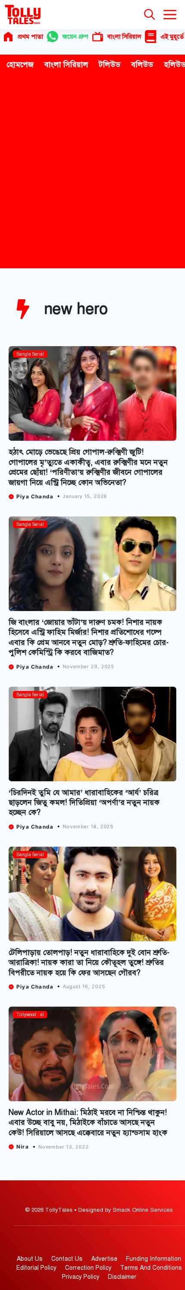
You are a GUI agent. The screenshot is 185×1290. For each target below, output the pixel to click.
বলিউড (142, 64)
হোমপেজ (20, 64)
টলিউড (109, 64)
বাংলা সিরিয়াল (124, 36)
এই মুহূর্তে (172, 36)
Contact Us (67, 1258)
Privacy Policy (80, 1277)
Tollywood (26, 1014)
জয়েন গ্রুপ (75, 36)
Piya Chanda (34, 496)
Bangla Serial (30, 354)
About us (30, 1258)
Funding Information (153, 1258)
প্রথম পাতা (30, 36)
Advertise (104, 1258)
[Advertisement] (92, 171)
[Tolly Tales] (22, 14)
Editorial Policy (36, 1268)
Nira (22, 1146)
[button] (149, 14)
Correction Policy (88, 1268)
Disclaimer (122, 1277)
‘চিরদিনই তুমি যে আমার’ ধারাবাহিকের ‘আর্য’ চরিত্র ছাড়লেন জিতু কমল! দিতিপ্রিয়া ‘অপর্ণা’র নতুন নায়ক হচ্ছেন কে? (84, 802)
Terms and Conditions (151, 1268)
